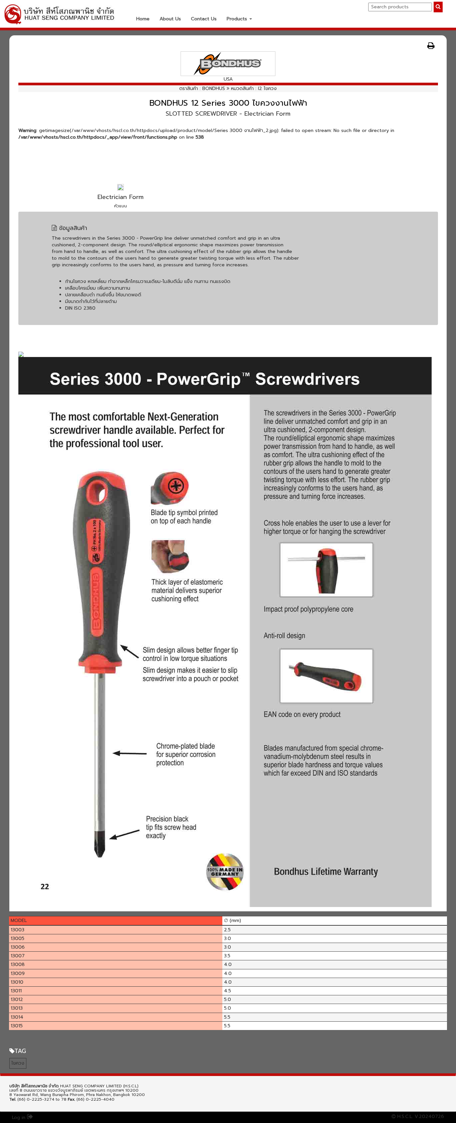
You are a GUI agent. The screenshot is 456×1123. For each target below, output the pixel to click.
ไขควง (17, 1063)
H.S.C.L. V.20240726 (420, 1116)
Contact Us (204, 18)
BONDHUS (213, 88)
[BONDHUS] (228, 63)
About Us (170, 18)
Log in (19, 1117)
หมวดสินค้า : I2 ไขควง (254, 88)
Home (143, 18)
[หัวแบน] (120, 187)
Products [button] (238, 18)
